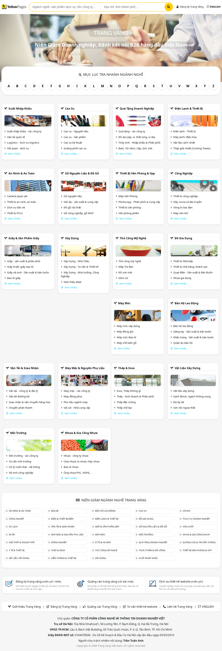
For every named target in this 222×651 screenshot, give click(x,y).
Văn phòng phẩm (128, 213)
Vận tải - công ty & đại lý (23, 391)
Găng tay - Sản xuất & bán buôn (192, 331)
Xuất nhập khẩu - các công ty (24, 131)
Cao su (69, 108)
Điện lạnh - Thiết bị (184, 131)
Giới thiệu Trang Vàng (26, 607)
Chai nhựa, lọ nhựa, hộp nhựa (81, 461)
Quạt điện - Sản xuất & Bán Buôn (193, 272)
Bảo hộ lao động (186, 303)
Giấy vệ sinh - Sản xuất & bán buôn (28, 272)
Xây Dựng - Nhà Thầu (76, 261)
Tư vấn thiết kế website (142, 607)
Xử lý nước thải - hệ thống (24, 467)
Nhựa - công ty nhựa (76, 455)
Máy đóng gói (125, 331)
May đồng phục (73, 396)
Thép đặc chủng (126, 402)
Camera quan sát (17, 196)
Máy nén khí (180, 213)
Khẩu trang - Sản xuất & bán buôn (193, 337)
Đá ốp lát (178, 402)
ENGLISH (215, 6)
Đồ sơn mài (125, 272)
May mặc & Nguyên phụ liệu (85, 368)
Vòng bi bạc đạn (183, 207)
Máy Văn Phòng (127, 196)
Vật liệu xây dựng (187, 368)
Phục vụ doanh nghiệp (196, 518)
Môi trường (18, 433)
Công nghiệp (184, 173)
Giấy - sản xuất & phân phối (23, 261)
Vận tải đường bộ (19, 396)
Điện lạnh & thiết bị (189, 108)
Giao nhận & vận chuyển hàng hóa (29, 402)
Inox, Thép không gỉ (129, 391)
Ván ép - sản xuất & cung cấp (81, 202)
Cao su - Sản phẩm (75, 137)
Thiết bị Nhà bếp (183, 261)
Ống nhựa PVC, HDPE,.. (77, 472)
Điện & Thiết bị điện (62, 518)
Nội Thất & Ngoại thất (22, 542)
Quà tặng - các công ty (131, 131)
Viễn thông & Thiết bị (63, 558)
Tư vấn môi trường (20, 461)
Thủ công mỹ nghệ (133, 238)
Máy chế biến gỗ (126, 342)
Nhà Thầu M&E (73, 282)
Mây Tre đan (125, 266)
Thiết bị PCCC (15, 213)
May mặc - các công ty (77, 391)
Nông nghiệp (59, 542)
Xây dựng (72, 238)
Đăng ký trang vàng (38, 581)
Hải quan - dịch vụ (18, 148)
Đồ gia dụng (183, 238)
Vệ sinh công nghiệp (21, 472)
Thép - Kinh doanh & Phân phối (135, 396)
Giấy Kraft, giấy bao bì (20, 266)
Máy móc (124, 303)
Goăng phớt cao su (75, 148)
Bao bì (54, 510)
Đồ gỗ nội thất (72, 207)
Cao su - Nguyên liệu (76, 131)
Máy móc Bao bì (126, 337)
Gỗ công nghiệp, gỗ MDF (79, 213)
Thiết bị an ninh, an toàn (21, 202)
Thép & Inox (126, 368)
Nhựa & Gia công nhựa (81, 433)
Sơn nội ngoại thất (184, 407)
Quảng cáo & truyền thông (199, 542)
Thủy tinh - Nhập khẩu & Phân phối (139, 142)
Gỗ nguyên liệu (73, 196)
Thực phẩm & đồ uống (152, 550)
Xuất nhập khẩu (20, 108)
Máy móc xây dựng (128, 326)
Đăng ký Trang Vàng (192, 6)
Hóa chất (188, 526)
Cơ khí (186, 510)
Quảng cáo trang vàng (110, 581)
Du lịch (13, 526)
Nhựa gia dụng (182, 278)
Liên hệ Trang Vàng (179, 607)
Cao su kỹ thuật (73, 142)
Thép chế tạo (124, 407)
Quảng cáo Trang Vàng (102, 607)
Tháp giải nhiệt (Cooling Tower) (192, 148)
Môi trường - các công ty (23, 455)
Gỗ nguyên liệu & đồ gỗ (82, 173)
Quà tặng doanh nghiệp (137, 108)
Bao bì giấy (13, 278)
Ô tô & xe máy (103, 542)
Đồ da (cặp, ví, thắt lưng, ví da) (136, 137)
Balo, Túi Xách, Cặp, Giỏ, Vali (135, 148)
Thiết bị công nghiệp (185, 196)
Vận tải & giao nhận (24, 368)
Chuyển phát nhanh (20, 407)
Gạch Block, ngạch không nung (192, 396)
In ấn (12, 534)
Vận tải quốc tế (16, 137)
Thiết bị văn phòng (129, 207)
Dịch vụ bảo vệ (16, 207)
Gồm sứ (123, 278)
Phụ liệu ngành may (76, 402)
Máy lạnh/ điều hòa (185, 137)
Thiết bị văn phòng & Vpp (137, 173)
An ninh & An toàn (21, 173)
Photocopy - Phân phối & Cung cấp (139, 202)
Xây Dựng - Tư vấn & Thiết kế (81, 266)
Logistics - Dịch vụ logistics (23, 142)
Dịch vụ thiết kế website (181, 581)
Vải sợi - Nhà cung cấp (77, 407)
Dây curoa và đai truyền (187, 202)
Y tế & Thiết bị (16, 550)
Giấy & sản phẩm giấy (23, 238)
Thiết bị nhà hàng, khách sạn (190, 266)
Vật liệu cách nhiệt (184, 142)
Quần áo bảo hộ (183, 342)
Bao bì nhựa (71, 467)
